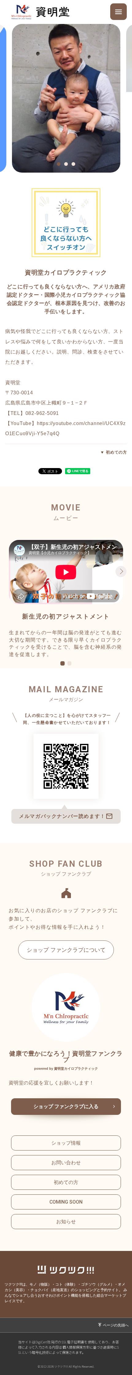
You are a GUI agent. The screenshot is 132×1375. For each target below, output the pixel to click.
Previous (7, 571)
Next (120, 571)
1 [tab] (60, 164)
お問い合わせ (66, 1162)
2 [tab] (67, 164)
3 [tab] (75, 164)
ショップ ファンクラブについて (66, 950)
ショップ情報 (66, 1143)
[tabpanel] (66, 98)
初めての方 (116, 452)
